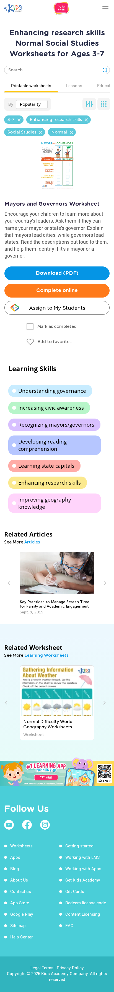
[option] (57, 583)
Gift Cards (74, 891)
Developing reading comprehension (42, 445)
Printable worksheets (31, 85)
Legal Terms (41, 967)
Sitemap (18, 925)
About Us (19, 880)
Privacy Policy (70, 967)
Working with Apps (83, 868)
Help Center (21, 937)
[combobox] (32, 104)
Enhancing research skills (49, 482)
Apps (15, 857)
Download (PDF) (57, 273)
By (10, 104)
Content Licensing (82, 914)
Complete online (57, 290)
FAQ (69, 925)
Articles (32, 542)
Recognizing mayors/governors (56, 424)
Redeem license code (85, 902)
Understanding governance (52, 390)
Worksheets (21, 846)
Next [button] (104, 583)
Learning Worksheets (46, 655)
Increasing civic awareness (51, 407)
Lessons (74, 85)
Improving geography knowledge (44, 503)
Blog (14, 868)
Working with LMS (82, 857)
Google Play (21, 914)
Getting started (79, 846)
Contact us (20, 891)
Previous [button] (9, 583)
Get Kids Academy (82, 880)
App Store (19, 902)
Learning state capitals (46, 465)
